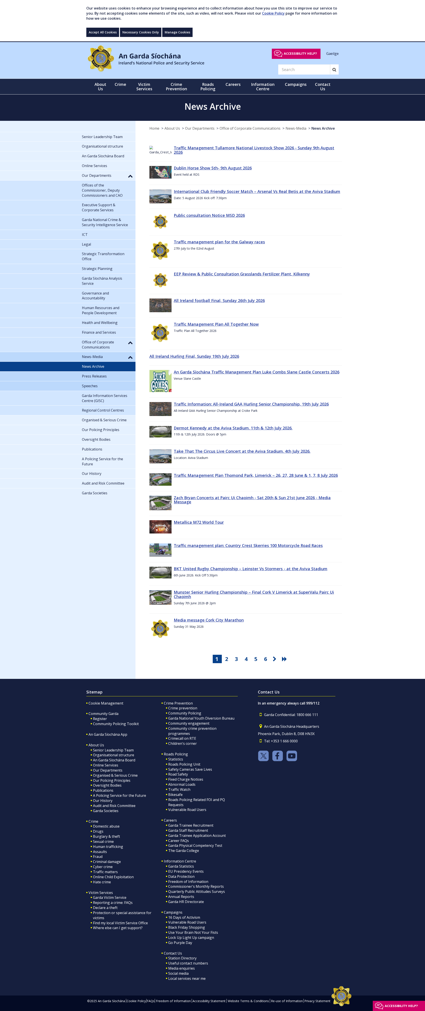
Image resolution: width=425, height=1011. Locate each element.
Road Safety (178, 774)
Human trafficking (108, 846)
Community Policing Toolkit (116, 723)
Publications (103, 790)
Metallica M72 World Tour (199, 522)
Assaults (100, 851)
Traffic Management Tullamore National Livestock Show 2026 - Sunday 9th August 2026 (254, 150)
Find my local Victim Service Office (120, 922)
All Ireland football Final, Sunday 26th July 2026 (219, 300)
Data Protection (181, 876)
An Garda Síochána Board (114, 760)
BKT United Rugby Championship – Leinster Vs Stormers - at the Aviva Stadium (250, 568)
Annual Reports (181, 896)
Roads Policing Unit (184, 764)
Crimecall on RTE (182, 738)
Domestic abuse (106, 826)
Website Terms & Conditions (248, 1001)
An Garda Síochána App (108, 734)
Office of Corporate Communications (250, 128)
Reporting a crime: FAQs (113, 902)
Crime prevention (182, 708)
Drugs (98, 831)
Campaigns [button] (296, 84)
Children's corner (182, 743)
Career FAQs (178, 840)
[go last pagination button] (285, 659)
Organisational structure (113, 755)
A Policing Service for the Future (119, 795)
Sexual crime (103, 841)
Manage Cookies (177, 32)
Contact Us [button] (322, 86)
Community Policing (184, 713)
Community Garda (103, 713)
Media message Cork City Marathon (209, 620)
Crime (93, 821)
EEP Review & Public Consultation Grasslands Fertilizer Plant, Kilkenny (242, 274)
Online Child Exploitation (113, 876)
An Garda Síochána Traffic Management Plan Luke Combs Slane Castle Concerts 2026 (256, 372)
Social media (178, 973)
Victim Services (101, 892)
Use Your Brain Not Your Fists (193, 932)
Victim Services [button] (144, 86)
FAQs (151, 1001)
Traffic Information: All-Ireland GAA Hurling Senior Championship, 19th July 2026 (251, 404)
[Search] (334, 69)
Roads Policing (176, 754)
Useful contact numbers (188, 963)
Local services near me (187, 978)
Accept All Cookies (103, 32)
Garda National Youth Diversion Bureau (201, 718)
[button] (130, 175)
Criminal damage (107, 861)
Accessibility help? (300, 53)
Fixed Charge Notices (185, 779)
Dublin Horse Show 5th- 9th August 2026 (213, 168)
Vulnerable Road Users (187, 809)
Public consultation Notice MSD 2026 (209, 215)
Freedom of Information (188, 881)
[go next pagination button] (275, 659)
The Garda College (183, 850)
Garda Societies (105, 810)
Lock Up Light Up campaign (191, 937)
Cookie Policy (273, 13)
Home (154, 128)
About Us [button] (100, 86)
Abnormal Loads (181, 784)
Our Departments (199, 128)
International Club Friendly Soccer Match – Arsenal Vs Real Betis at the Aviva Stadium (257, 191)
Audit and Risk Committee (114, 805)
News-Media (296, 128)
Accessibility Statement (209, 1001)
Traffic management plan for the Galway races (219, 242)
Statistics (175, 759)
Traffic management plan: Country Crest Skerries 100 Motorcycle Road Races (248, 545)
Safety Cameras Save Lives (190, 769)
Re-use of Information (287, 1001)
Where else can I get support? (118, 927)
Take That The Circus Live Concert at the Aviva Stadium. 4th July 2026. (242, 451)
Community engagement (188, 723)
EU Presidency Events (186, 871)
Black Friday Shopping (186, 927)
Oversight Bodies (107, 785)
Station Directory (182, 958)
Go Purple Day (180, 942)
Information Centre (180, 861)
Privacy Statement (317, 1001)
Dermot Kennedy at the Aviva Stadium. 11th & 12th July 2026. (233, 428)
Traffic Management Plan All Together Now (216, 324)
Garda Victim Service (109, 897)
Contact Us (173, 953)
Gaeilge (332, 53)
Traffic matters (105, 871)
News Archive (323, 128)
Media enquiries (181, 968)
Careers (170, 820)
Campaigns (173, 912)
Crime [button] (120, 84)
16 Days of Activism (184, 917)
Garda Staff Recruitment (188, 830)
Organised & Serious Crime (115, 775)
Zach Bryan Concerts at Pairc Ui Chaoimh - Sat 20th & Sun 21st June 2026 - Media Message (252, 500)
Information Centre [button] (262, 86)
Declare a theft (105, 907)
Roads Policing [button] (207, 86)
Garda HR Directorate (186, 901)
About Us (172, 128)
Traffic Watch (179, 789)
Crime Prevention (178, 703)
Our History (102, 800)
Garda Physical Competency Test (195, 845)
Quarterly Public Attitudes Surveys (196, 891)
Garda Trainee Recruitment (190, 825)
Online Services (105, 765)
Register (100, 718)
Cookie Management (106, 703)
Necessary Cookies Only (140, 32)
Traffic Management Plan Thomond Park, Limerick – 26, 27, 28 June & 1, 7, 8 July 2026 (256, 475)
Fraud (97, 856)
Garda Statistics (181, 866)
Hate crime (102, 882)
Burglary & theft (106, 836)
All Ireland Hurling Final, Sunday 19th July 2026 (194, 356)
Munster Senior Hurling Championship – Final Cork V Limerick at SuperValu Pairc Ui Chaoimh (254, 594)
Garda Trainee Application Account (197, 835)
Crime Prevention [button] (176, 86)
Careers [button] (233, 84)
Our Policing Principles (111, 780)
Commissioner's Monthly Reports (196, 886)
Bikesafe (175, 794)
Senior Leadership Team (113, 750)
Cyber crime (103, 866)
